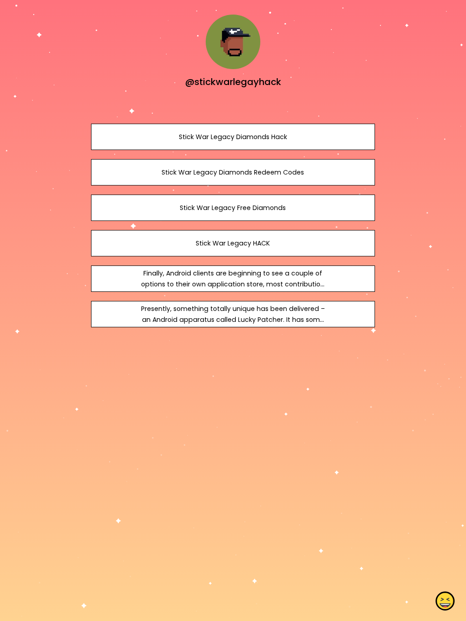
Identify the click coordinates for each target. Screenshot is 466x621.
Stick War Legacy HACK (233, 243)
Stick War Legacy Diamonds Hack (233, 136)
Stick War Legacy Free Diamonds (233, 207)
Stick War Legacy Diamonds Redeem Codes (233, 172)
